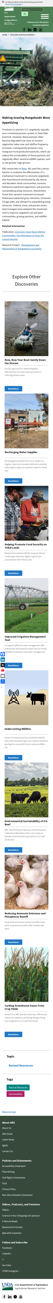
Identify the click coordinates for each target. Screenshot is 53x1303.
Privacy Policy (9, 1189)
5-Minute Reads (10, 1221)
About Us (6, 1128)
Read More (13, 388)
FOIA (4, 1183)
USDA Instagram (10, 1270)
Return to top (9, 1111)
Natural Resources (21, 1065)
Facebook (7, 1247)
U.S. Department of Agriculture (10, 16)
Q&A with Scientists (11, 1233)
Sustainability (15, 1094)
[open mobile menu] (45, 16)
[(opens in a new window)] (24, 29)
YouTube (6, 1265)
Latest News (8, 1139)
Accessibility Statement (14, 1166)
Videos (5, 1209)
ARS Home (7, 1133)
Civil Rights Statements (13, 1177)
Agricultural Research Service (9, 23)
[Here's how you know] (26, 3)
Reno (24, 168)
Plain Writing (8, 1171)
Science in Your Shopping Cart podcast (21, 1215)
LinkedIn (6, 1253)
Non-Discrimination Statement (17, 1194)
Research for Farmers (12, 1227)
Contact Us (7, 1151)
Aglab (5, 1145)
